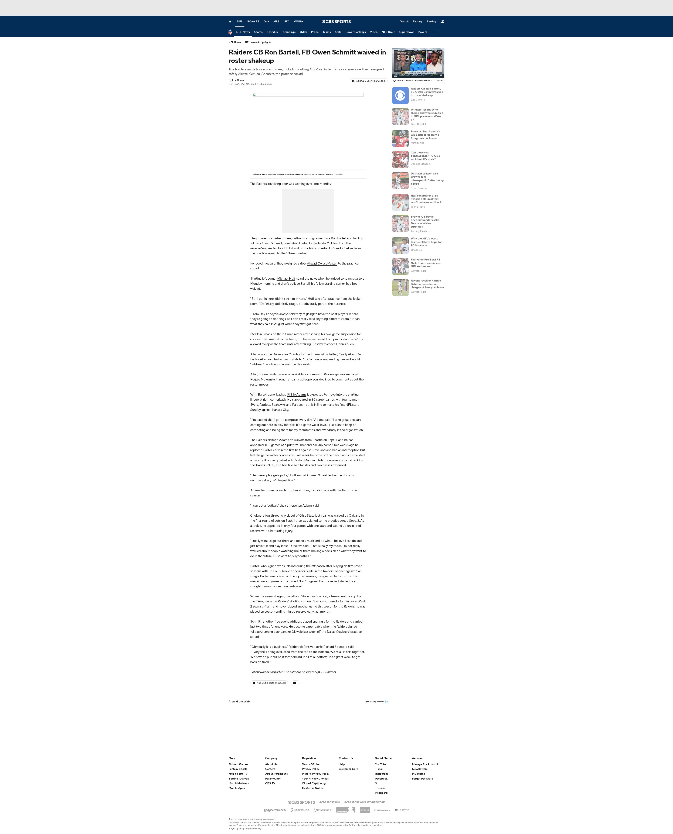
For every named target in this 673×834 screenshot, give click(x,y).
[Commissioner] (345, 808)
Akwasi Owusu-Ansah (322, 264)
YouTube (380, 764)
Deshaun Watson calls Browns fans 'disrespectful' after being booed (427, 179)
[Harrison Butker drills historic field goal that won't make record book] (400, 202)
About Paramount (276, 773)
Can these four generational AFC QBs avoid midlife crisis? (425, 156)
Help (342, 764)
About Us (271, 764)
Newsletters (419, 769)
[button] (433, 32)
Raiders (261, 184)
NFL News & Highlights (258, 42)
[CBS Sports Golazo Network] (364, 802)
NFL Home (235, 42)
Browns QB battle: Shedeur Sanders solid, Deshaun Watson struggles (425, 222)
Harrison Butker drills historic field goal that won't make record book (426, 199)
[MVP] (365, 808)
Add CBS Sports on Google (370, 81)
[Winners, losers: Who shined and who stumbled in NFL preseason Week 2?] (400, 116)
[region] (418, 63)
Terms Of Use (310, 764)
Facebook (381, 778)
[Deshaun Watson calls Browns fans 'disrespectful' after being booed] (400, 180)
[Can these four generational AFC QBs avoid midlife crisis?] (400, 159)
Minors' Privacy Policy (315, 773)
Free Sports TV (238, 773)
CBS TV (270, 783)
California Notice (313, 785)
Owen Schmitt (272, 243)
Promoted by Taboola (374, 702)
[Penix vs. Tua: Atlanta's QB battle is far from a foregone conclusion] (400, 138)
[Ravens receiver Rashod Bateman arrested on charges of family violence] (400, 287)
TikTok (379, 769)
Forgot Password (422, 778)
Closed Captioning (314, 780)
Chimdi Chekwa (342, 248)
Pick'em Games (238, 764)
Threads (380, 788)
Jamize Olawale (292, 632)
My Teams (418, 773)
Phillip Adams (296, 395)
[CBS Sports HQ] (329, 802)
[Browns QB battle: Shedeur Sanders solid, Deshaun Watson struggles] (400, 223)
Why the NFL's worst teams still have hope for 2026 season (426, 242)
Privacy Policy (310, 769)
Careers (270, 769)
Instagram (381, 773)
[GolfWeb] (402, 810)
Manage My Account (425, 764)
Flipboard (381, 793)
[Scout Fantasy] (382, 810)
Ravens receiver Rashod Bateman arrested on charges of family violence (427, 284)
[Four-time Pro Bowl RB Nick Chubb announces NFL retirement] (400, 266)
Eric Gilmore (239, 80)
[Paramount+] (323, 809)
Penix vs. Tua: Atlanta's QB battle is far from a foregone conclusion (425, 135)
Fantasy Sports (238, 769)
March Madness (239, 783)
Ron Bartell (338, 238)
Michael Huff (286, 279)
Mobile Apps (237, 788)
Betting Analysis (239, 778)
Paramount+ (273, 778)
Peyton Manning (305, 460)
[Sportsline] (300, 809)
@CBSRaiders (325, 672)
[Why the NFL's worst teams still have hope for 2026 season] (400, 245)
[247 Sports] (275, 809)
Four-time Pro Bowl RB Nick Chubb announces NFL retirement (425, 263)
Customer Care (348, 769)
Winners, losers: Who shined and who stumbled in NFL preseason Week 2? (427, 114)
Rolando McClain (326, 243)
